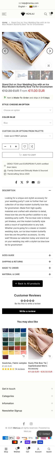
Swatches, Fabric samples (14, 363)
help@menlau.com (29, 3)
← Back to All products (27, 283)
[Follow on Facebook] (23, 423)
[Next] (50, 51)
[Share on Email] (33, 182)
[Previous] (5, 51)
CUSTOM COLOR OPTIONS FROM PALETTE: (23, 131)
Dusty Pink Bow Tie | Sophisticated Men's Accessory (38, 366)
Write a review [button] (27, 311)
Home (4, 22)
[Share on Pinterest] (27, 182)
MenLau (27, 431)
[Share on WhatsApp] (38, 182)
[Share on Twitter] (21, 182)
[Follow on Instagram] (31, 423)
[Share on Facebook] (16, 182)
